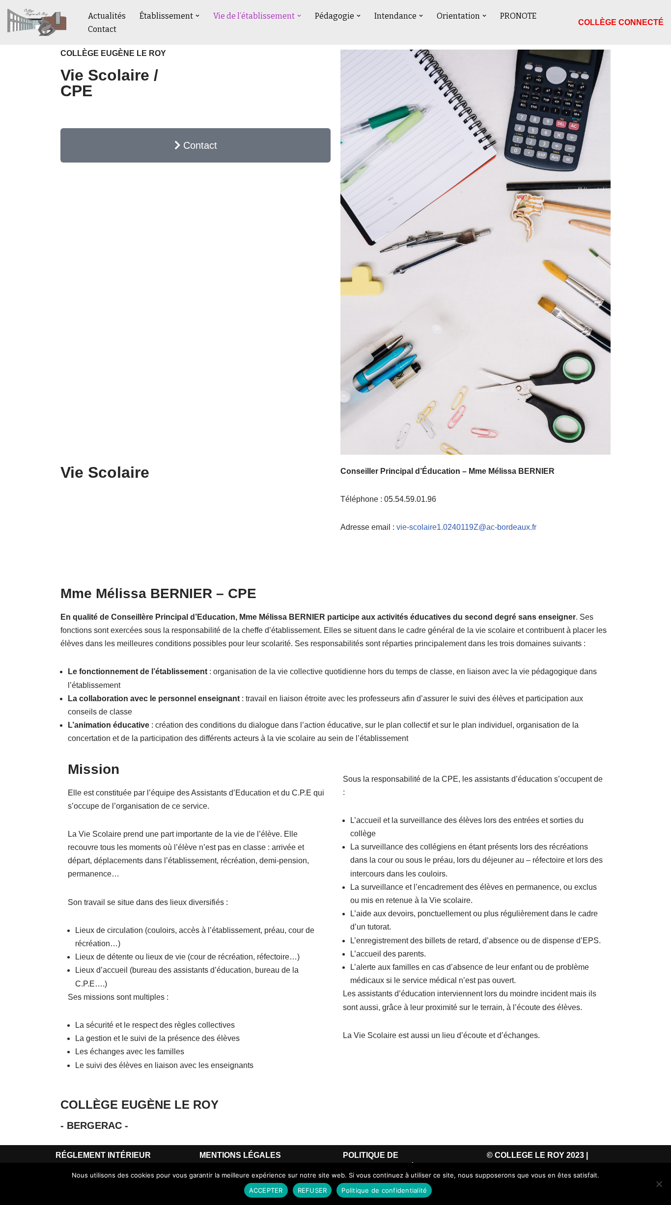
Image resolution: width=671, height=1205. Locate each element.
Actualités (107, 16)
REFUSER (312, 1190)
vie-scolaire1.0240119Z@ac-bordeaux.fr (466, 527)
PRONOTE (518, 16)
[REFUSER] (659, 1184)
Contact (102, 29)
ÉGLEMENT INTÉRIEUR (106, 1155)
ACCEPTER (266, 1190)
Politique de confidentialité (384, 1190)
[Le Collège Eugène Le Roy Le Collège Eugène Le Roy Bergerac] (39, 22)
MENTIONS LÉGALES (240, 1155)
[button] (197, 16)
